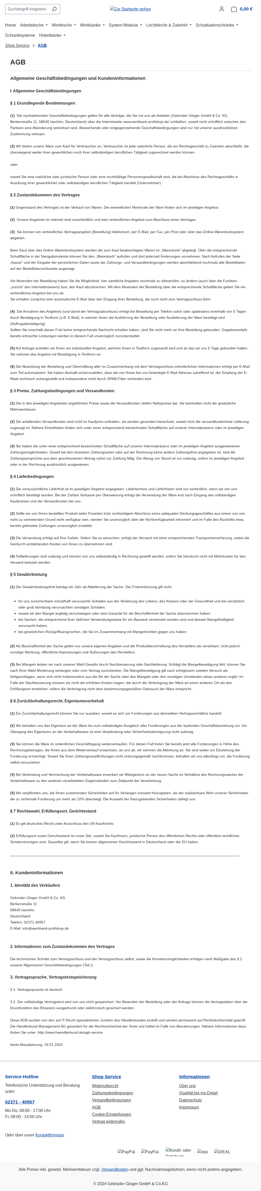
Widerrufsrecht (105, 1086)
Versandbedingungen (111, 1100)
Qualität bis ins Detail (198, 1093)
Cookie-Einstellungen (111, 1114)
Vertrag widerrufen (108, 1121)
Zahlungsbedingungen (112, 1093)
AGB (96, 1107)
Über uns (187, 1086)
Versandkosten (114, 1169)
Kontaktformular (49, 1135)
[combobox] (26, 9)
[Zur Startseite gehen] (130, 9)
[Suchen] (54, 9)
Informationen (194, 1076)
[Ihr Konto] (222, 9)
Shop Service (106, 1076)
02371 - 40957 (20, 1102)
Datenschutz (190, 1100)
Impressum (189, 1107)
